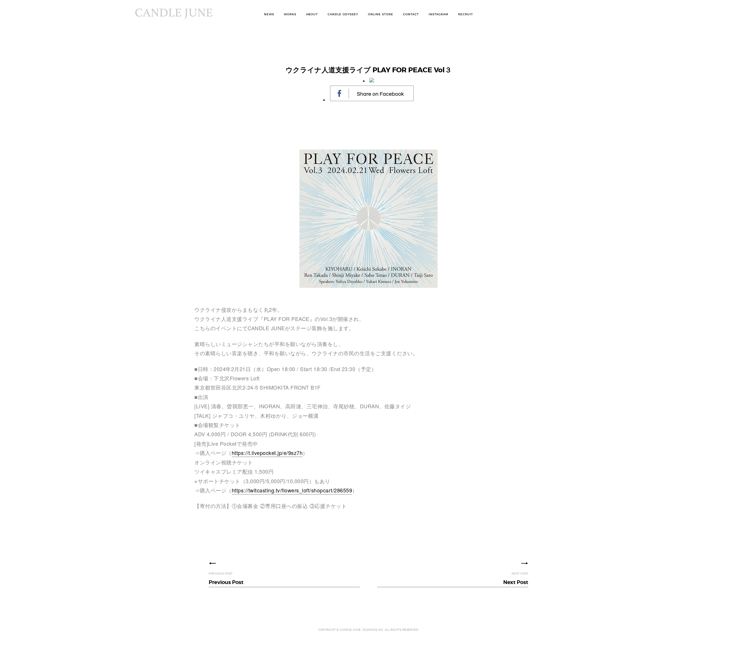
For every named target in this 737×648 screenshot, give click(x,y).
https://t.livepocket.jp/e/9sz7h (267, 452)
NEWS (269, 14)
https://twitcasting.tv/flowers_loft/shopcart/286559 (292, 490)
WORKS (290, 14)
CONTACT (411, 14)
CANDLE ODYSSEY (343, 14)
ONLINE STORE (380, 14)
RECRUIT (465, 14)
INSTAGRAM (438, 14)
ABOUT (312, 14)
